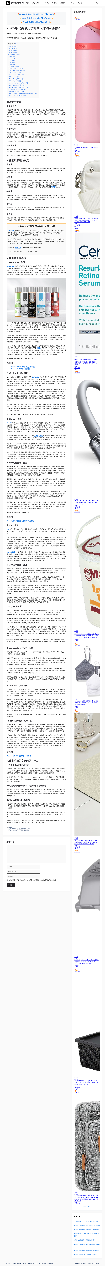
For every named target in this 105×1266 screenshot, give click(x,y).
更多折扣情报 (87, 1207)
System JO (10, 266)
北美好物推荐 (17, 3)
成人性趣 (10, 827)
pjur (8, 529)
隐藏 (16, 44)
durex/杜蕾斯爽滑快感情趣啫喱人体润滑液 (20, 521)
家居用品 (54, 3)
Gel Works (35, 377)
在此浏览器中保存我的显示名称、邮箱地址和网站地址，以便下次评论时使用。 (32, 880)
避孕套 (39, 348)
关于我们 (77, 1263)
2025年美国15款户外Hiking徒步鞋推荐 (18, 830)
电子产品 (46, 3)
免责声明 (96, 1263)
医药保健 (79, 3)
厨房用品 (62, 3)
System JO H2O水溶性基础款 (20, 369)
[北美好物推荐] (8, 3)
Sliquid (9, 423)
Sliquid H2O (39, 435)
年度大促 (18, 247)
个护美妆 (71, 3)
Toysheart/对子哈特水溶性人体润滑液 (19, 756)
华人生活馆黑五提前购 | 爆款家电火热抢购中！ (36, 22)
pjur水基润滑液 (11, 552)
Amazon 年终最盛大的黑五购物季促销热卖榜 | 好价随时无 (36, 14)
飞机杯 (53, 187)
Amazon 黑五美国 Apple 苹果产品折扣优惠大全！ (36, 18)
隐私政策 (90, 1263)
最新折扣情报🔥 (36, 3)
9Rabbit (11, 231)
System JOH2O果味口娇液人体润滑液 (23, 367)
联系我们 (83, 1263)
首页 (27, 3)
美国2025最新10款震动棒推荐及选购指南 (19, 829)
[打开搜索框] (97, 3)
